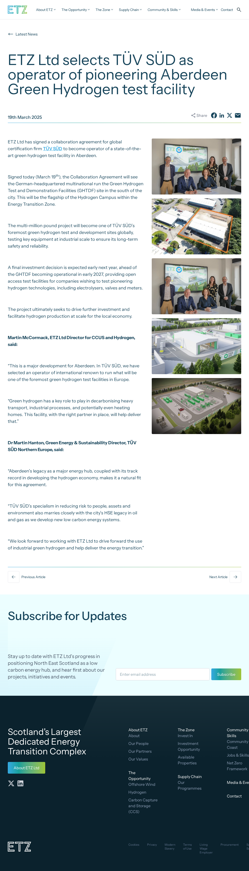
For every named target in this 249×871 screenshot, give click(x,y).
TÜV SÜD (52, 148)
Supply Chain (190, 776)
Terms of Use (187, 846)
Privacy (152, 844)
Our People (138, 743)
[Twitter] (11, 783)
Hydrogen (137, 792)
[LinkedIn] (20, 783)
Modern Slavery (170, 846)
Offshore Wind (141, 784)
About (134, 735)
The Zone (186, 729)
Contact (234, 796)
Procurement (230, 844)
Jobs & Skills (238, 755)
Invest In (185, 735)
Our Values (138, 759)
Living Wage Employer (206, 848)
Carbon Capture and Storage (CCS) (143, 805)
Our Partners (140, 751)
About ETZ (138, 729)
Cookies (133, 844)
